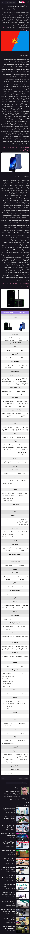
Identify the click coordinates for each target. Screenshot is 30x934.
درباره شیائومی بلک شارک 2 (22, 177)
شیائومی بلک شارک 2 (8, 312)
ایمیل (27, 783)
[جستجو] (3, 2)
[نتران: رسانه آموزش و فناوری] (21, 2)
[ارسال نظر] (3, 778)
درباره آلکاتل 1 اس (24, 56)
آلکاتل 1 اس (22, 312)
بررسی (6, 27)
